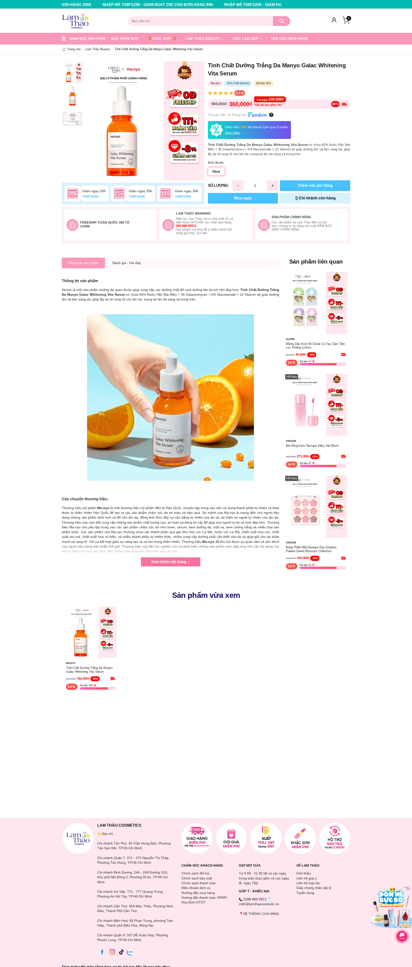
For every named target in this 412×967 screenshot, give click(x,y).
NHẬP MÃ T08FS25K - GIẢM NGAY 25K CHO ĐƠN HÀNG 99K (92, 5)
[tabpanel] (144, 120)
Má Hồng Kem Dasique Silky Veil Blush (312, 445)
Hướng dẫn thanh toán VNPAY (204, 897)
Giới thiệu (303, 873)
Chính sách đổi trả (195, 873)
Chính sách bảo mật (196, 878)
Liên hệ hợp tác (308, 883)
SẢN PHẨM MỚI (125, 38)
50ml (216, 171)
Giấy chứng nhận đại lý (313, 888)
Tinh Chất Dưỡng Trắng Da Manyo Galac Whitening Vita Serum (89, 669)
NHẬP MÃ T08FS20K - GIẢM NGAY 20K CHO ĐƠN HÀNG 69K (214, 5)
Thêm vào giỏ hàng (315, 185)
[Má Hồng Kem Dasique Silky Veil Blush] (316, 404)
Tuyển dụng (305, 893)
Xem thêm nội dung (168, 562)
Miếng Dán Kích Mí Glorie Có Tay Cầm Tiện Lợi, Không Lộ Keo (315, 345)
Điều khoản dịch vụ (195, 888)
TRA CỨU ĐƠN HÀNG (289, 38)
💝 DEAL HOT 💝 (161, 38)
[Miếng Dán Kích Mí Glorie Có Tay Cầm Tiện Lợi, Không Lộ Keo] (316, 303)
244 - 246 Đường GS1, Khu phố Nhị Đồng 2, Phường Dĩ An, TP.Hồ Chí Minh (133, 877)
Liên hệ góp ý (306, 878)
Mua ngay (243, 198)
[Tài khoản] (334, 21)
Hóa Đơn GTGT (193, 902)
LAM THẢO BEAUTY (203, 38)
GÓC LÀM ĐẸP (246, 38)
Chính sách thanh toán (198, 883)
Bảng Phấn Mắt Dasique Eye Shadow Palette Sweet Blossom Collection (311, 549)
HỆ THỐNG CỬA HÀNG (261, 914)
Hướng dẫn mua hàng (198, 893)
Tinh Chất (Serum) (238, 83)
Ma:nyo (215, 83)
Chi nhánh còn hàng (317, 198)
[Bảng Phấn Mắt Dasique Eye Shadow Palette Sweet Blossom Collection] (316, 506)
